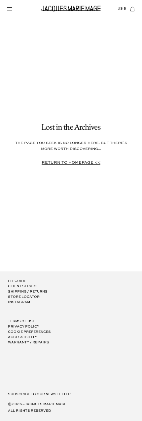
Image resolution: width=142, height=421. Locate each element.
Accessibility (22, 337)
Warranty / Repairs (28, 342)
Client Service (23, 286)
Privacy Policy (23, 327)
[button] (9, 9)
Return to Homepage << (71, 163)
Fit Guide (17, 281)
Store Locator (24, 297)
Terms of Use (21, 321)
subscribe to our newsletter (39, 394)
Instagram (19, 302)
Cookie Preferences (29, 332)
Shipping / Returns (28, 292)
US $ (122, 9)
